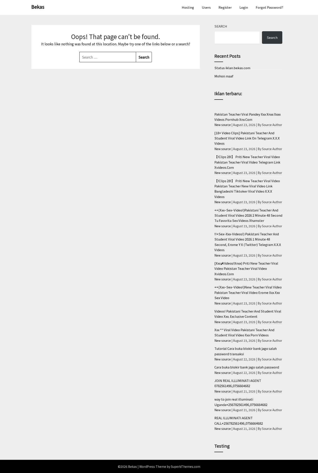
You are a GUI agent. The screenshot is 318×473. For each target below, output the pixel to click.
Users (206, 7)
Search (220, 26)
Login (243, 7)
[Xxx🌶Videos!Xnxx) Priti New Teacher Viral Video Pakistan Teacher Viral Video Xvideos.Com (246, 268)
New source (222, 125)
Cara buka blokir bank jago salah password (246, 367)
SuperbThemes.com (185, 466)
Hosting (188, 7)
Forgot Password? (269, 7)
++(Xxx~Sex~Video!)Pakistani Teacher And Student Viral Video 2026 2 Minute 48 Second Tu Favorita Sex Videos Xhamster (248, 215)
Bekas (37, 6)
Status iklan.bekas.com (232, 67)
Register (225, 7)
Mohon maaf (223, 76)
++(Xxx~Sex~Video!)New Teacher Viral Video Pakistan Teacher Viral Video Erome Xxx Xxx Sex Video (248, 292)
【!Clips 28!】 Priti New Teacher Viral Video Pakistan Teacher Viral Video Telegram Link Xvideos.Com (247, 162)
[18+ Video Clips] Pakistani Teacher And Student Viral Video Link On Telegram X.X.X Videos (247, 138)
